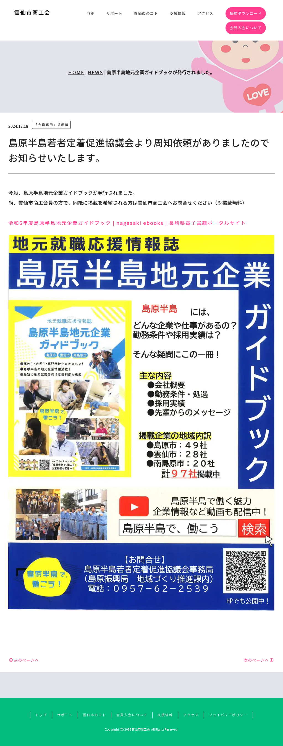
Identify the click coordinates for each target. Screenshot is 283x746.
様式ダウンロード (246, 13)
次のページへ (256, 660)
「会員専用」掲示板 (51, 124)
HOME (76, 72)
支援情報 (178, 13)
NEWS (95, 72)
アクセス (205, 13)
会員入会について (246, 27)
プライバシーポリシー (228, 715)
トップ (41, 715)
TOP (91, 13)
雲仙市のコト (146, 13)
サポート (114, 13)
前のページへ (26, 660)
